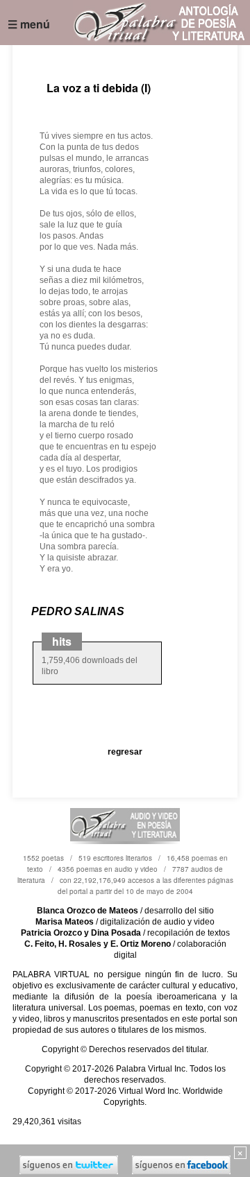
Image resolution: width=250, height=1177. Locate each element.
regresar (125, 752)
